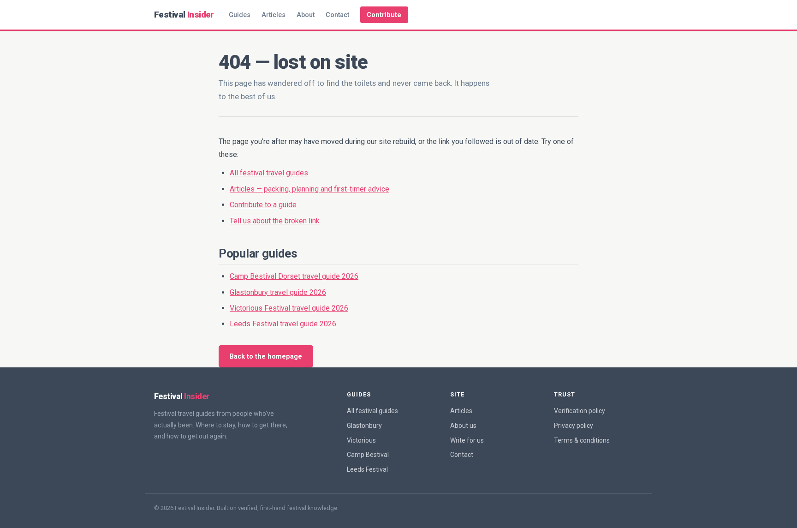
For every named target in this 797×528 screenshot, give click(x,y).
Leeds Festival (367, 469)
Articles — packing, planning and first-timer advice (309, 189)
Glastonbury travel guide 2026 (278, 292)
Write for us (467, 440)
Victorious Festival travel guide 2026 (289, 308)
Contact (337, 15)
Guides (239, 15)
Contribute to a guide (263, 204)
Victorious (361, 440)
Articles (273, 15)
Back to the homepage (266, 356)
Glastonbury (364, 425)
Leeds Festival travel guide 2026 (283, 323)
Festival (184, 14)
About (306, 15)
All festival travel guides (269, 172)
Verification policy (579, 410)
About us (463, 425)
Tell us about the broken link (275, 220)
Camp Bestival (368, 454)
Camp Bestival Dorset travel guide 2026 (294, 276)
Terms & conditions (582, 440)
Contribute (384, 15)
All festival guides (372, 410)
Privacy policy (573, 425)
